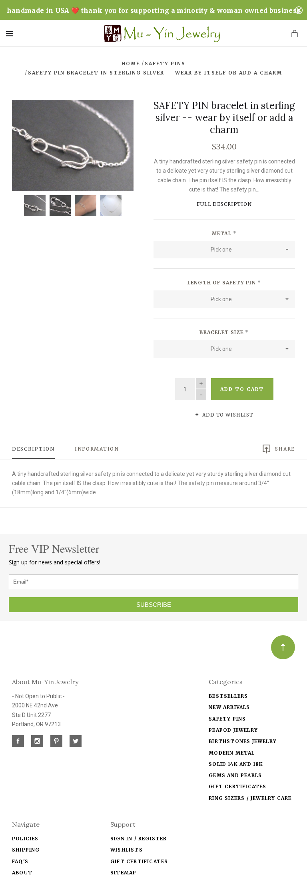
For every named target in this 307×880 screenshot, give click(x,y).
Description (33, 449)
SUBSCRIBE (153, 604)
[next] (119, 114)
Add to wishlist (227, 415)
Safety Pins (227, 719)
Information (97, 449)
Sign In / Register (138, 839)
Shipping (26, 850)
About (22, 873)
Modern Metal (232, 753)
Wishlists (126, 850)
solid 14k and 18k (236, 764)
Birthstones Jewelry (243, 741)
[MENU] (11, 33)
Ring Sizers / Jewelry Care (250, 798)
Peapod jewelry (233, 730)
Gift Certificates (237, 786)
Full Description (224, 204)
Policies (25, 839)
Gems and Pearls (235, 775)
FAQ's (20, 861)
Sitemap (123, 873)
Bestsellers (228, 696)
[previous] (27, 114)
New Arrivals (229, 707)
